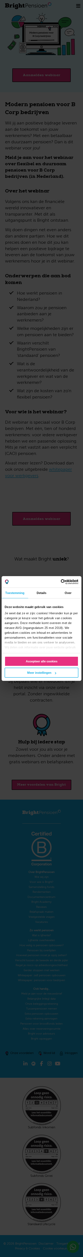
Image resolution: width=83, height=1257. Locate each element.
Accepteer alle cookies (41, 661)
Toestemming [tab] (14, 593)
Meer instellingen (39, 672)
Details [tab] (42, 593)
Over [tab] (68, 593)
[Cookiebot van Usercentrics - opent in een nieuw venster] (60, 581)
